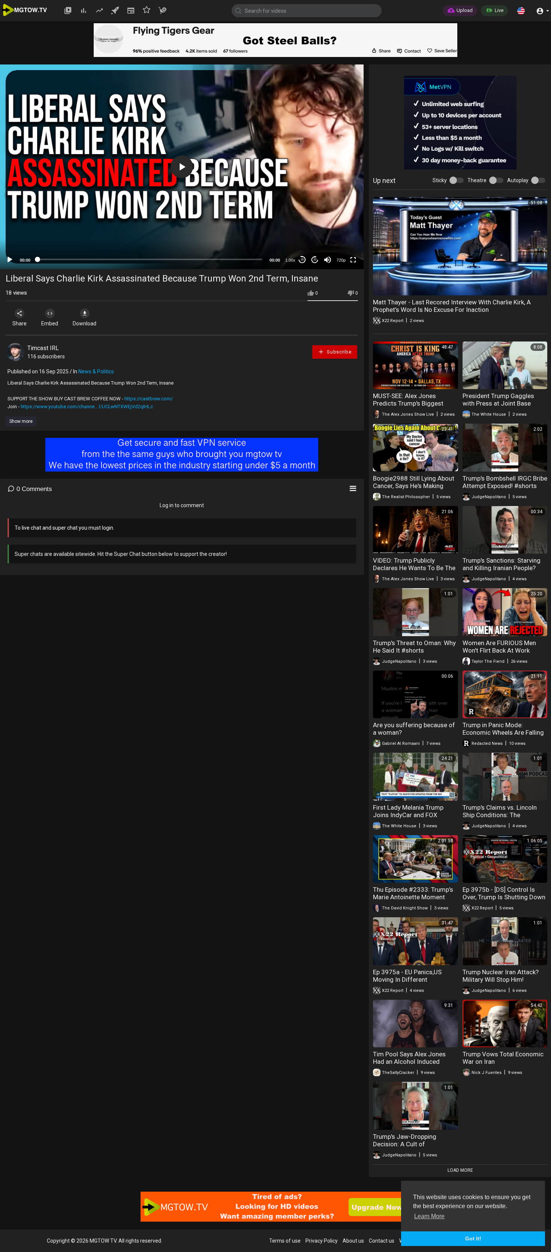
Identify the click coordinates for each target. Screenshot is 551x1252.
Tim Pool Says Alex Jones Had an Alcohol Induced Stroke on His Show (409, 1061)
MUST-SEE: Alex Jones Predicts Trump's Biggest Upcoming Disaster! (408, 403)
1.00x (290, 260)
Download (84, 323)
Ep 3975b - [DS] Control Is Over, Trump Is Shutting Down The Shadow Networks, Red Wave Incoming (504, 901)
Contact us (381, 1241)
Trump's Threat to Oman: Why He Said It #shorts (414, 646)
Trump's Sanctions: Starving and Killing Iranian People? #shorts (502, 568)
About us (353, 1241)
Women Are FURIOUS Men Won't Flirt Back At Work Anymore (499, 650)
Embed (49, 323)
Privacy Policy (321, 1241)
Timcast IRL (43, 348)
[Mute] (327, 260)
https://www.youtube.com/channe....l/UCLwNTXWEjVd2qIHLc (87, 406)
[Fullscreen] (353, 260)
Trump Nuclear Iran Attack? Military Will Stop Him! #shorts (501, 979)
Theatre (477, 180)
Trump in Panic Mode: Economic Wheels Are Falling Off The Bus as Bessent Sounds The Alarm (503, 736)
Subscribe (339, 352)
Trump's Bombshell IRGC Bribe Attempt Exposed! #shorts (505, 482)
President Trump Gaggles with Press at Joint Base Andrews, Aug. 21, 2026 (498, 403)
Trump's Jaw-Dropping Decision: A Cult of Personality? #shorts (404, 1144)
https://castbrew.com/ (148, 398)
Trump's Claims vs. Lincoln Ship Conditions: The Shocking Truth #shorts (500, 815)
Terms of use (285, 1241)
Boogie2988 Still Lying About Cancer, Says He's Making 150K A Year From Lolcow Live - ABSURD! (413, 490)
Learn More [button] (429, 1216)
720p (341, 260)
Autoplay (518, 180)
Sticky (440, 180)
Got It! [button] (473, 1239)
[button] (521, 10)
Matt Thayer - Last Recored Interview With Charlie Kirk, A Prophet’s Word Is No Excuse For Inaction (452, 305)
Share (19, 323)
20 (314, 259)
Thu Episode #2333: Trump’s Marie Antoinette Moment (413, 893)
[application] (182, 166)
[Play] (9, 260)
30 (302, 259)
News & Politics (96, 371)
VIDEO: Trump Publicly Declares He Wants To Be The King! (414, 568)
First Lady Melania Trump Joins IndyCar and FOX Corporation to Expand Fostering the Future (408, 819)
